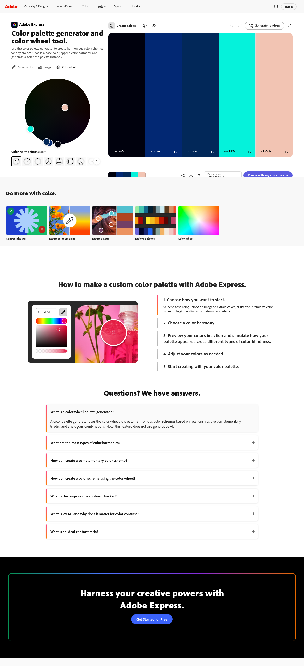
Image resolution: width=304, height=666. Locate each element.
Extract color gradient (62, 238)
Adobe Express (65, 6)
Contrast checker (16, 238)
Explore (118, 6)
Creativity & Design (35, 6)
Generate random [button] (267, 25)
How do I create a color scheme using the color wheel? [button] (92, 478)
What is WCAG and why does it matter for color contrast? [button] (94, 513)
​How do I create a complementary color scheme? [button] (88, 460)
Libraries (135, 6)
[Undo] (231, 25)
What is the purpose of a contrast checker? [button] (83, 496)
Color (85, 6)
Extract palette (100, 238)
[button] (276, 6)
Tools (99, 6)
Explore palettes (145, 238)
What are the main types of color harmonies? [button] (85, 442)
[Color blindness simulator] (154, 25)
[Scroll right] (96, 161)
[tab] (22, 67)
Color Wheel (185, 238)
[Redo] (239, 25)
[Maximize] (289, 25)
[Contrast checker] (144, 25)
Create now (27, 220)
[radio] (16, 161)
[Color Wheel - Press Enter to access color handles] (57, 111)
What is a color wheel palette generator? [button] (82, 411)
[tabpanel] (57, 120)
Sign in (289, 6)
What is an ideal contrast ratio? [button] (74, 531)
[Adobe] (11, 6)
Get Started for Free (151, 619)
